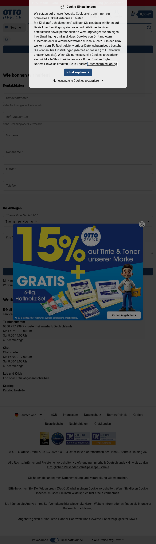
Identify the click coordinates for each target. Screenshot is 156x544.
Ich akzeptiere (76, 72)
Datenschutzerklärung (102, 64)
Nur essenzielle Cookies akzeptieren (76, 80)
